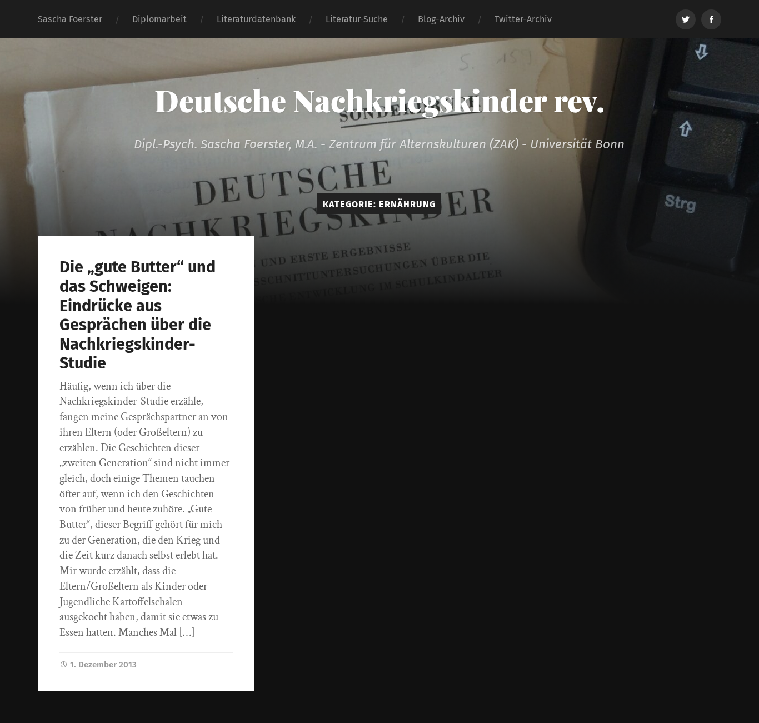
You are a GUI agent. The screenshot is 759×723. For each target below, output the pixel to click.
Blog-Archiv (441, 19)
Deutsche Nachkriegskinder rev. (379, 100)
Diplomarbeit (159, 19)
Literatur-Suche (357, 19)
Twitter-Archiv (523, 19)
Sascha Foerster (70, 19)
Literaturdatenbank (256, 19)
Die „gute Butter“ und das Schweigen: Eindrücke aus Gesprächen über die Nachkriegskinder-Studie (137, 315)
